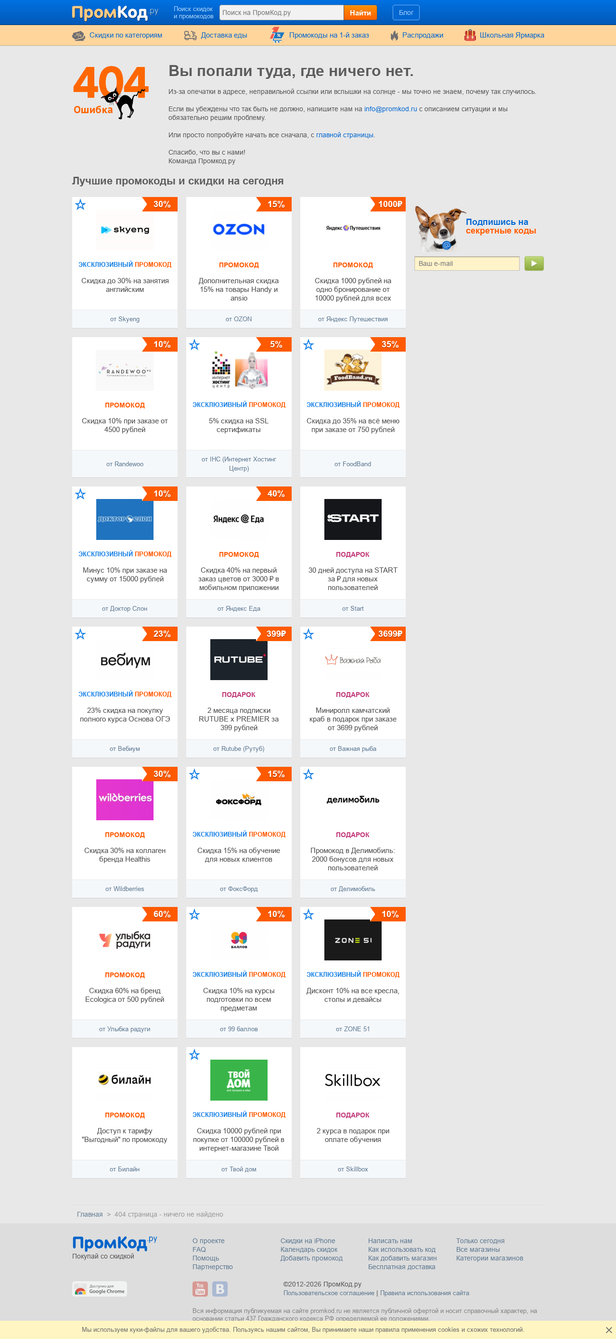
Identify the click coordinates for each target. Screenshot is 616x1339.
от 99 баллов (239, 1029)
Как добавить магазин (402, 1258)
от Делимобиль (353, 889)
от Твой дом (239, 1169)
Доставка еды (224, 35)
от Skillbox (353, 1169)
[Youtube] (201, 1289)
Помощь (205, 1258)
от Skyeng (125, 319)
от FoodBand (352, 464)
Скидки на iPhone (308, 1241)
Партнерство (212, 1267)
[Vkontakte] (221, 1289)
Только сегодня (480, 1241)
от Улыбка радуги (124, 1029)
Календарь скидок (309, 1249)
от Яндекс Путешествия (353, 319)
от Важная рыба (353, 748)
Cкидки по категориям (126, 35)
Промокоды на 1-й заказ (329, 35)
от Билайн (125, 1169)
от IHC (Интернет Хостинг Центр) (239, 464)
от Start (353, 608)
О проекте (208, 1241)
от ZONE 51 (353, 1029)
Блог (406, 12)
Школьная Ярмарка (512, 35)
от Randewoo (124, 464)
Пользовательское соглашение (328, 1293)
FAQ (199, 1249)
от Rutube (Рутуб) (238, 748)
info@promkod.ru (391, 109)
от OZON (239, 319)
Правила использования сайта (424, 1293)
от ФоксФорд (239, 889)
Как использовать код (402, 1249)
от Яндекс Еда (239, 608)
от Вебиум (125, 748)
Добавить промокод (312, 1258)
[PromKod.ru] (116, 11)
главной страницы (344, 135)
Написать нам (390, 1241)
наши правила (379, 1329)
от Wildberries (124, 889)
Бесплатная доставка (402, 1267)
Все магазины (478, 1249)
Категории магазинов (489, 1258)
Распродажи (422, 35)
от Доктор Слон (124, 608)
